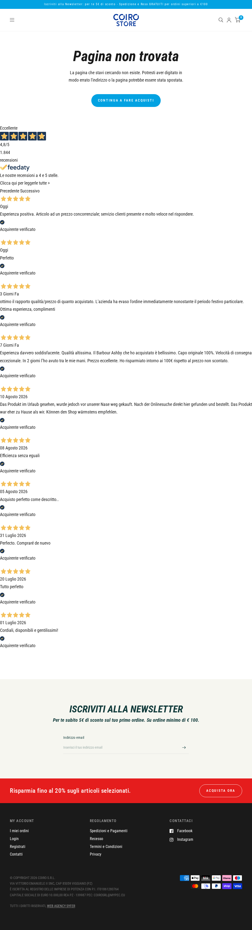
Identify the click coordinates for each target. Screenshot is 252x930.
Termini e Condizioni (106, 846)
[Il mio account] (229, 20)
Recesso (96, 838)
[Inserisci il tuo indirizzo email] (184, 747)
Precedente (9, 191)
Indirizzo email (73, 738)
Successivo (30, 191)
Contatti (16, 854)
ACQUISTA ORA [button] (220, 790)
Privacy (95, 854)
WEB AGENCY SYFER (61, 906)
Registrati (17, 846)
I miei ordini (19, 830)
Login (14, 838)
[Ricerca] (221, 20)
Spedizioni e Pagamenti (108, 830)
